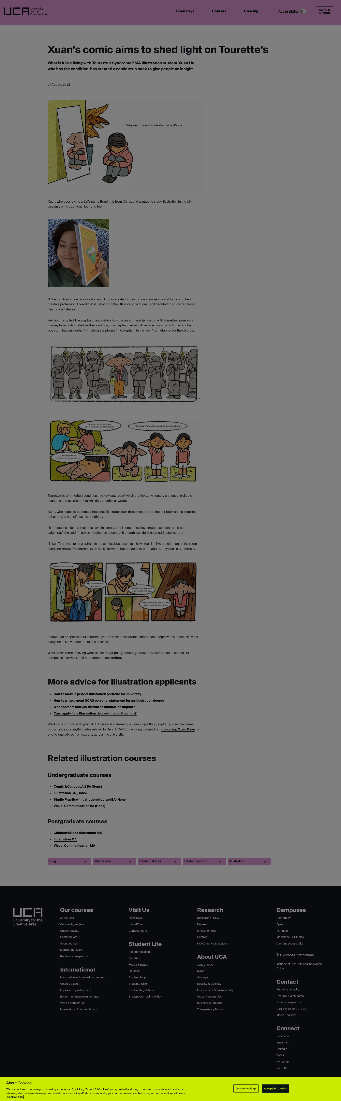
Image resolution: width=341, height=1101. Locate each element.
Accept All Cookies (275, 1088)
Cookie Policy (15, 1097)
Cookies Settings (246, 1088)
